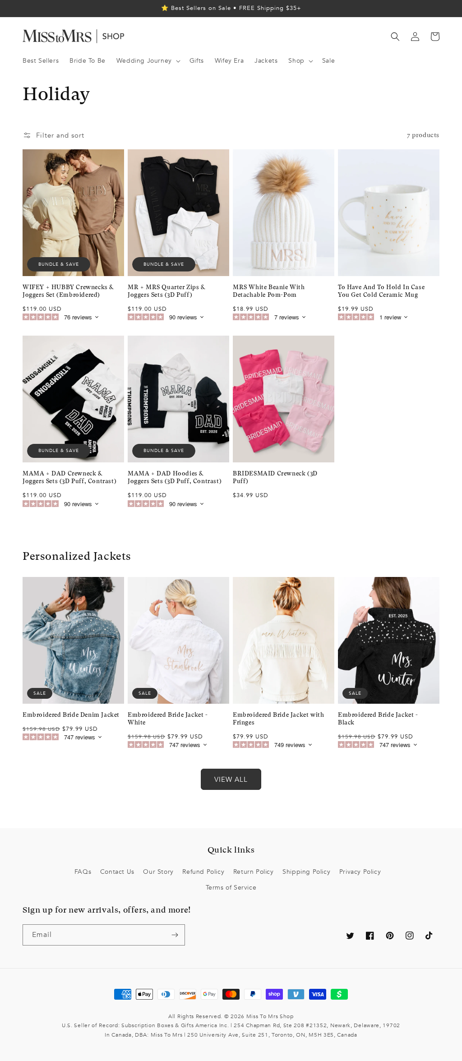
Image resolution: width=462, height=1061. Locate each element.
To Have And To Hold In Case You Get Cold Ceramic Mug (381, 291)
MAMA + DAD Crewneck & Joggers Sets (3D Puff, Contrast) (69, 477)
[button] (147, 60)
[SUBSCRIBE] (175, 935)
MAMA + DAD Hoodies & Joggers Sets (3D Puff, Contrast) (175, 477)
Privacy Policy (360, 871)
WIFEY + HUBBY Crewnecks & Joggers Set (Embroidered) (68, 291)
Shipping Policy (306, 871)
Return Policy (253, 871)
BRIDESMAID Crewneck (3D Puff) (275, 477)
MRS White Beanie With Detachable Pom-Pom (269, 291)
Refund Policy (203, 871)
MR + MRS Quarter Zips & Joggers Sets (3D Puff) (166, 291)
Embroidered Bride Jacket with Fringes (278, 718)
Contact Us (117, 871)
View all (231, 779)
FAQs (82, 871)
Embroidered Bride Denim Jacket (71, 714)
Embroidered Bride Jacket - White (168, 718)
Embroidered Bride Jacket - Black (378, 718)
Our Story (158, 871)
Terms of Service (231, 887)
